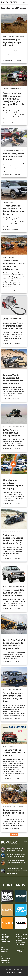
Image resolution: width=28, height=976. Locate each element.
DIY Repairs (6, 150)
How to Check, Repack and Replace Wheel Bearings (13, 156)
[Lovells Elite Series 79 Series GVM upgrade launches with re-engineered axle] (14, 624)
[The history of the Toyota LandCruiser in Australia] (14, 734)
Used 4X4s (18, 689)
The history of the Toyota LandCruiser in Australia (14, 753)
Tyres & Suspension (18, 637)
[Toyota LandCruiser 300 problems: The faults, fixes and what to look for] (14, 190)
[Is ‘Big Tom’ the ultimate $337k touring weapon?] (14, 414)
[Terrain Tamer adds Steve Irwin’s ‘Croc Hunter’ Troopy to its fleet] (14, 677)
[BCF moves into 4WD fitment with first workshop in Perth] (3, 855)
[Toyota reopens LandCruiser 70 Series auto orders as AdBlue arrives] (14, 245)
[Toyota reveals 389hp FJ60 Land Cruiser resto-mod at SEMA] (14, 574)
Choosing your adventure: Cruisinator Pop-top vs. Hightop (13, 484)
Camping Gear (7, 477)
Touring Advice (7, 532)
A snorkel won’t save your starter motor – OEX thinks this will (13, 326)
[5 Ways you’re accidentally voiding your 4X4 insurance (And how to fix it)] (14, 519)
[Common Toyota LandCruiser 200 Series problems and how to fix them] (14, 359)
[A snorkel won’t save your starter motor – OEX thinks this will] (14, 305)
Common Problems (8, 88)
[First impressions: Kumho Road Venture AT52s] (14, 794)
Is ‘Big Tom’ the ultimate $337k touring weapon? (11, 433)
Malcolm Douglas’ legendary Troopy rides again (12, 42)
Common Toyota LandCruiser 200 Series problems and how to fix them (13, 379)
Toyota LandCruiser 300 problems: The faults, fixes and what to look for (14, 209)
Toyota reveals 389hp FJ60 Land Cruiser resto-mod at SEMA (14, 593)
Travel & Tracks (16, 532)
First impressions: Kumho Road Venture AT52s (13, 813)
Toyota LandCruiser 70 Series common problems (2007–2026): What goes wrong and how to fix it (13, 100)
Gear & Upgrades (15, 477)
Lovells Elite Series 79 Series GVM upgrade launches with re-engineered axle (14, 644)
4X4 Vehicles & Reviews (9, 36)
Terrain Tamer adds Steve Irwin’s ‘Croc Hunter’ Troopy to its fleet (13, 697)
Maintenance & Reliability (16, 150)
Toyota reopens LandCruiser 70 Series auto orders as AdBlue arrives (14, 264)
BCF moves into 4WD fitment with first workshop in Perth (16, 855)
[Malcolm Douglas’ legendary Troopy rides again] (14, 23)
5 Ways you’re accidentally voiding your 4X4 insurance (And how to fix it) (13, 539)
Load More (14, 834)
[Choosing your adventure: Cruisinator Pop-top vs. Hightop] (14, 464)
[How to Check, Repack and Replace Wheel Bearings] (14, 137)
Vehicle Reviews (20, 36)
